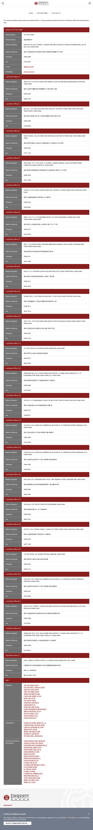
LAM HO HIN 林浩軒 (30, 718)
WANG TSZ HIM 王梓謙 (31, 780)
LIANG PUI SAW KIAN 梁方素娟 (34, 727)
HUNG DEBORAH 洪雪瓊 (31, 752)
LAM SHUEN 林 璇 (29, 705)
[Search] (3, 3)
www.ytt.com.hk (29, 72)
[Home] (46, 4)
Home (31, 13)
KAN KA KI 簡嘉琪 (29, 754)
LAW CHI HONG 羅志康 (31, 760)
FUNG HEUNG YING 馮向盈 (32, 750)
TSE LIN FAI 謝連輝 (30, 700)
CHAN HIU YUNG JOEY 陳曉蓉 (33, 743)
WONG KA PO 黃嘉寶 (30, 729)
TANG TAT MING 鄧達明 (31, 692)
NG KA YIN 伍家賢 (29, 698)
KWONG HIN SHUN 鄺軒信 (32, 758)
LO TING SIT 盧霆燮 (30, 769)
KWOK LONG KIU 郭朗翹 (31, 756)
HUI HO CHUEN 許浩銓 (31, 713)
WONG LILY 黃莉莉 (30, 782)
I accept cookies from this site (17, 823)
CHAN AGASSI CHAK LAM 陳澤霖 (34, 741)
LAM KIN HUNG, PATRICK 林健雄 (34, 725)
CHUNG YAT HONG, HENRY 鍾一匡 (35, 723)
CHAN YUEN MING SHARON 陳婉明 (35, 709)
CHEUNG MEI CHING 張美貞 (33, 747)
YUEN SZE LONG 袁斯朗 (31, 707)
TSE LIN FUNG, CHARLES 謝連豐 (34, 687)
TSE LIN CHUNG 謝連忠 (31, 685)
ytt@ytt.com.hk (29, 67)
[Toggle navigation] (89, 3)
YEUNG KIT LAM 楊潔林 (31, 734)
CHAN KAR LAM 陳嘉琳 (31, 703)
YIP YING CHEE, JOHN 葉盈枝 (33, 736)
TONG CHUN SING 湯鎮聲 (32, 778)
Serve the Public (42, 13)
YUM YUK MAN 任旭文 (31, 716)
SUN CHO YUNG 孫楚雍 (31, 690)
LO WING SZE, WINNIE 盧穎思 (33, 773)
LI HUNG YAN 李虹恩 (30, 763)
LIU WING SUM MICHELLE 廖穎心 (34, 765)
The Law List (56, 13)
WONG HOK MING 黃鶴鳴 (32, 694)
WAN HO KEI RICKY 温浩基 (32, 711)
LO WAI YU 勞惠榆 (29, 771)
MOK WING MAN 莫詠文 (31, 776)
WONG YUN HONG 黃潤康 (32, 732)
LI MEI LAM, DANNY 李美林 (32, 696)
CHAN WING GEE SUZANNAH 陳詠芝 (35, 745)
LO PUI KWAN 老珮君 (30, 767)
